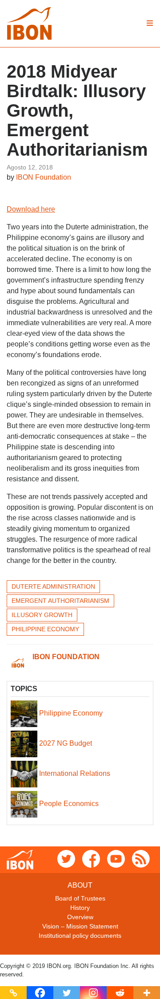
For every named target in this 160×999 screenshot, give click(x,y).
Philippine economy (45, 629)
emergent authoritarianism (60, 600)
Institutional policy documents (80, 935)
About (80, 885)
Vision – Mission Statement (80, 926)
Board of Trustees (80, 898)
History (80, 907)
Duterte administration (53, 586)
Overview (80, 916)
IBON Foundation (43, 177)
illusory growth (42, 614)
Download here (31, 209)
